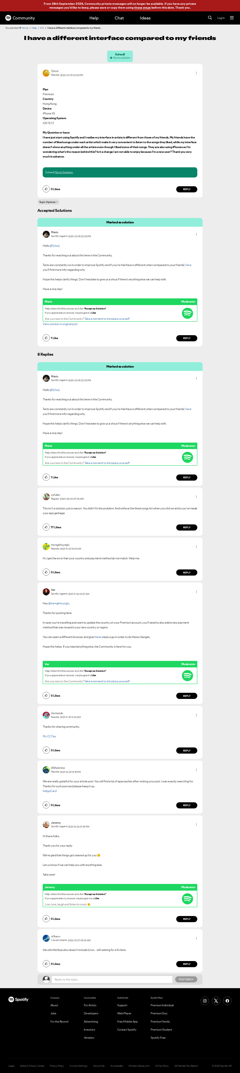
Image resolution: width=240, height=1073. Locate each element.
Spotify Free (158, 1038)
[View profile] (46, 73)
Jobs (53, 1013)
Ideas (145, 18)
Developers (91, 1013)
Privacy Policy (57, 1065)
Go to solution (121, 58)
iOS (42, 28)
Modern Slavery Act (139, 1065)
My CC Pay (49, 736)
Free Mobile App (127, 1021)
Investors (89, 1029)
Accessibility (116, 1065)
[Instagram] (205, 1001)
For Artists (90, 1005)
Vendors (89, 1038)
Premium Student (161, 1029)
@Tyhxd (54, 246)
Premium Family (160, 1021)
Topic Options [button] (47, 202)
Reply (187, 189)
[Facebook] (227, 1001)
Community (24, 18)
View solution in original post (60, 324)
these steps (142, 7)
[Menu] (232, 17)
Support (122, 1005)
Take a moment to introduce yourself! (107, 319)
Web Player (124, 1013)
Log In (221, 18)
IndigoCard (49, 791)
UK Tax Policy (162, 1065)
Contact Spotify (127, 1029)
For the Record (59, 1021)
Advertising (91, 1021)
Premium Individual (162, 1005)
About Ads (99, 1065)
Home (25, 28)
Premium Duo (159, 1013)
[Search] (210, 18)
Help (94, 18)
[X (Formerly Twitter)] (216, 1001)
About (54, 1005)
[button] (196, 73)
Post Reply (186, 979)
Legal (11, 1065)
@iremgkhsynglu (58, 603)
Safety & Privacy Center (32, 1065)
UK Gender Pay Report (186, 1065)
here (188, 265)
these (98, 637)
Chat (119, 18)
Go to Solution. (64, 172)
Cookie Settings (78, 1065)
